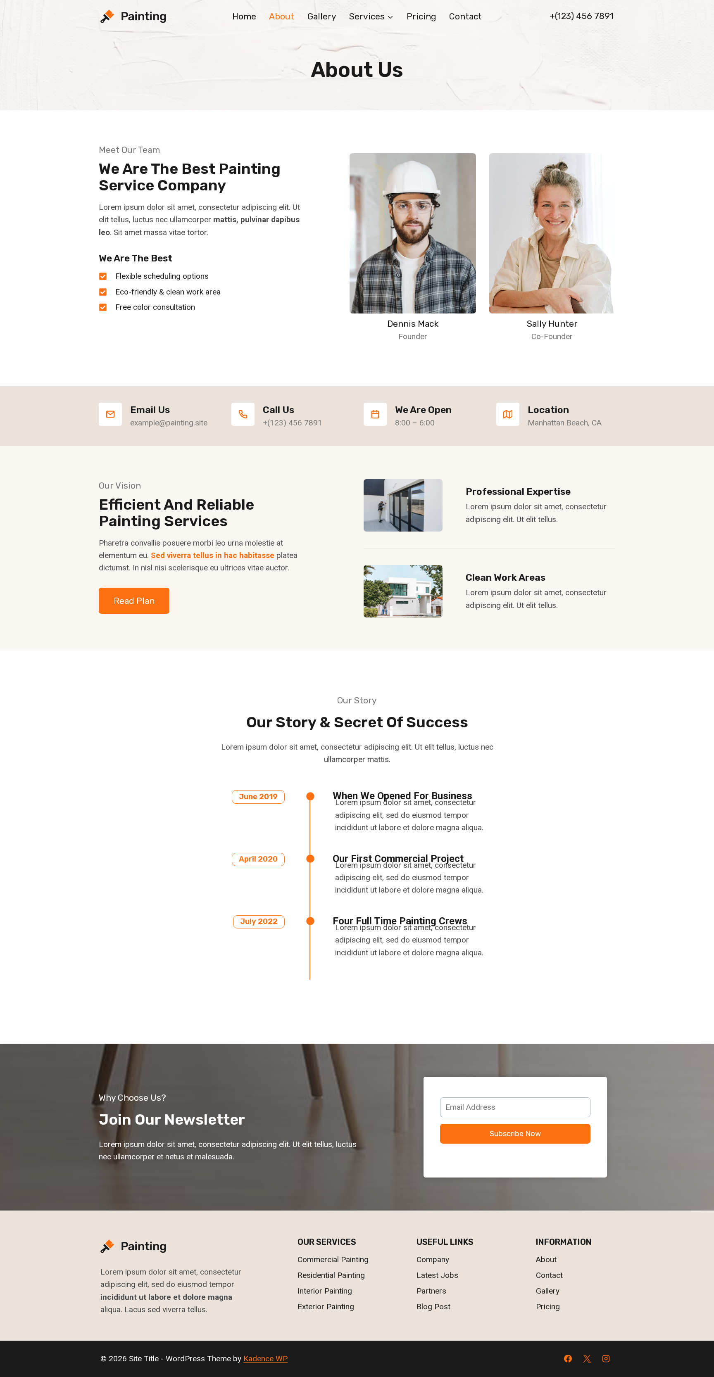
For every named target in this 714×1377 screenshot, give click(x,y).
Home (244, 16)
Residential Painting (331, 1275)
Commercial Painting (333, 1259)
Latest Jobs (437, 1275)
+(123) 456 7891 (582, 16)
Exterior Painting (326, 1306)
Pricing (421, 16)
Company (432, 1259)
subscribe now (515, 1133)
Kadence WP (265, 1358)
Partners (431, 1291)
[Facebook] (568, 1359)
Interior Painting (325, 1291)
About (281, 16)
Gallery (321, 16)
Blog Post (433, 1306)
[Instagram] (606, 1359)
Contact (465, 16)
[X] (587, 1359)
